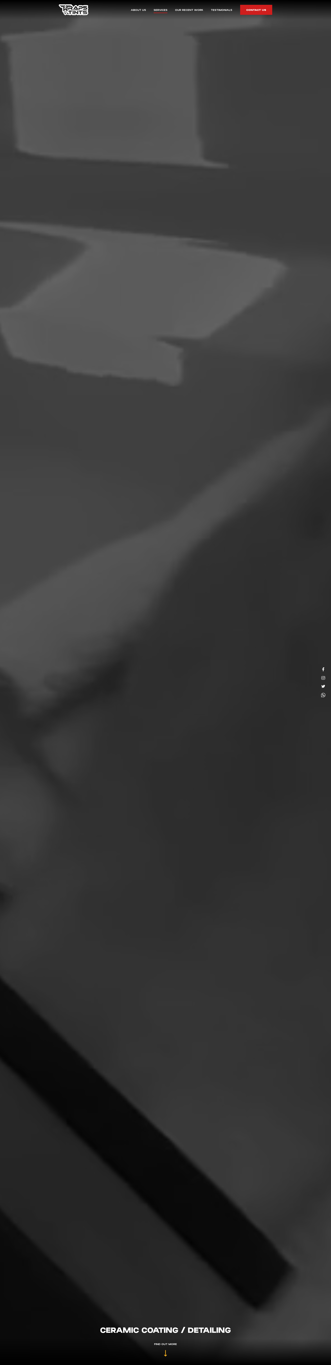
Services (160, 10)
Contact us (256, 10)
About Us (138, 10)
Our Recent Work (189, 10)
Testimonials (221, 10)
